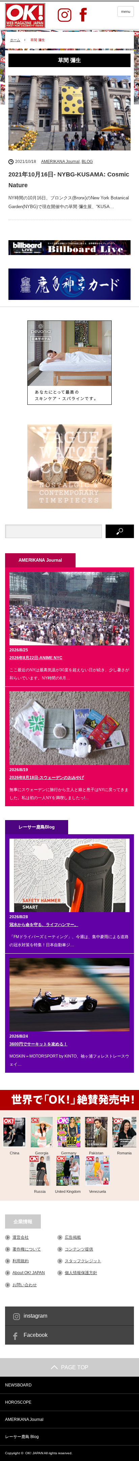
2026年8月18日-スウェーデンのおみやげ (46, 777)
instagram (35, 1316)
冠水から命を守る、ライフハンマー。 (43, 924)
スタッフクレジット (83, 1261)
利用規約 (20, 1261)
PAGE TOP (74, 1367)
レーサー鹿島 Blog (22, 1436)
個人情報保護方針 (81, 1272)
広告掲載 (73, 1237)
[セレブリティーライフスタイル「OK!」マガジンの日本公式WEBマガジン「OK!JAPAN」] (25, 15)
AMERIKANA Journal (60, 161)
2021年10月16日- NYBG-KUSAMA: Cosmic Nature (68, 180)
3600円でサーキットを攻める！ (38, 1044)
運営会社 (20, 1237)
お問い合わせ (24, 1285)
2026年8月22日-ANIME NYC (35, 657)
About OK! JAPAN (28, 1272)
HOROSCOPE (18, 1402)
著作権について (26, 1249)
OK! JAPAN (34, 1453)
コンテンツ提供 (79, 1249)
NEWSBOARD (18, 1385)
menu (125, 11)
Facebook (36, 1335)
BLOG (87, 161)
